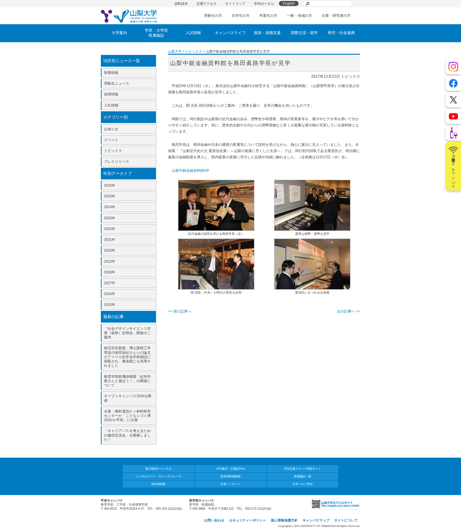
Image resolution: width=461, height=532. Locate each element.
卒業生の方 (268, 15)
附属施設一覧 (302, 476)
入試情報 (193, 33)
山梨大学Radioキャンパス (453, 171)
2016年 (109, 294)
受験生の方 (213, 15)
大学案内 (119, 33)
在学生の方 (241, 15)
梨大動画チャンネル (158, 468)
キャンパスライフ (230, 33)
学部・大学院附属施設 (156, 32)
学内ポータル (264, 4)
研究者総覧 (158, 484)
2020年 (109, 250)
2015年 (109, 304)
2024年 (109, 207)
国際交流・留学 (304, 33)
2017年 (109, 283)
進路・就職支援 (267, 33)
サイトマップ (235, 4)
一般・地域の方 (299, 15)
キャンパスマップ (316, 520)
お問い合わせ (214, 520)
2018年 (109, 272)
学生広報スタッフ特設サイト (302, 468)
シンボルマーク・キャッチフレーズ (158, 476)
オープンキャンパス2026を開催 (127, 398)
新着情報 (111, 73)
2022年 (109, 229)
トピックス (113, 150)
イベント (111, 140)
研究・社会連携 (341, 33)
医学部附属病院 (230, 476)
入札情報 (111, 105)
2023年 (109, 218)
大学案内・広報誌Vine (230, 468)
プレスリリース (116, 162)
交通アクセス (206, 4)
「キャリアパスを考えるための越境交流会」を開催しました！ (127, 435)
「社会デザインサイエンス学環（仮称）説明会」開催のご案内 (127, 332)
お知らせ (111, 129)
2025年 (109, 196)
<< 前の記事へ (179, 311)
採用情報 (111, 94)
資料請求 (181, 4)
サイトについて (346, 520)
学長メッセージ (230, 484)
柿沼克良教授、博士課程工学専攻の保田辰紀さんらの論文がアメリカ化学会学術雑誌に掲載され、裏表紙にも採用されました (127, 356)
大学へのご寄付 (302, 484)
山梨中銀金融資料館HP (190, 170)
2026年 (109, 185)
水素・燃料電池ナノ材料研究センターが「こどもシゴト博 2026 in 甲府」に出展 (127, 415)
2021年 (109, 239)
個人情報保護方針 (284, 520)
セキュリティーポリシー (247, 520)
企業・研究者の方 (336, 15)
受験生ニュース (116, 83)
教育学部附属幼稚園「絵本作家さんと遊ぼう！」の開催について (127, 380)
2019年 (109, 261)
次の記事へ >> (348, 311)
